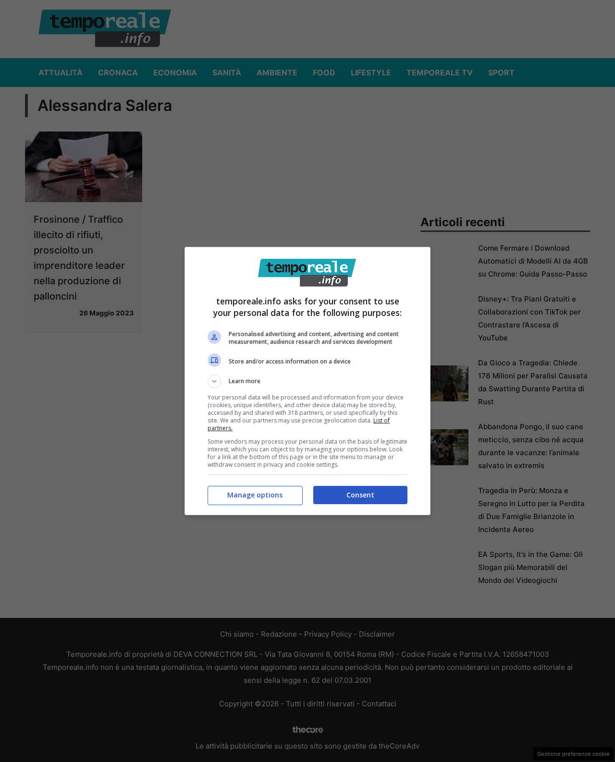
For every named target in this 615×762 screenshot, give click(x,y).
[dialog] (307, 381)
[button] (307, 381)
